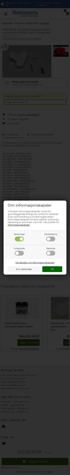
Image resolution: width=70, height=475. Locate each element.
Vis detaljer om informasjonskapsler (35, 262)
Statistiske (50, 248)
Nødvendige (19, 234)
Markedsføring (50, 234)
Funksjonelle (19, 248)
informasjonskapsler (19, 224)
